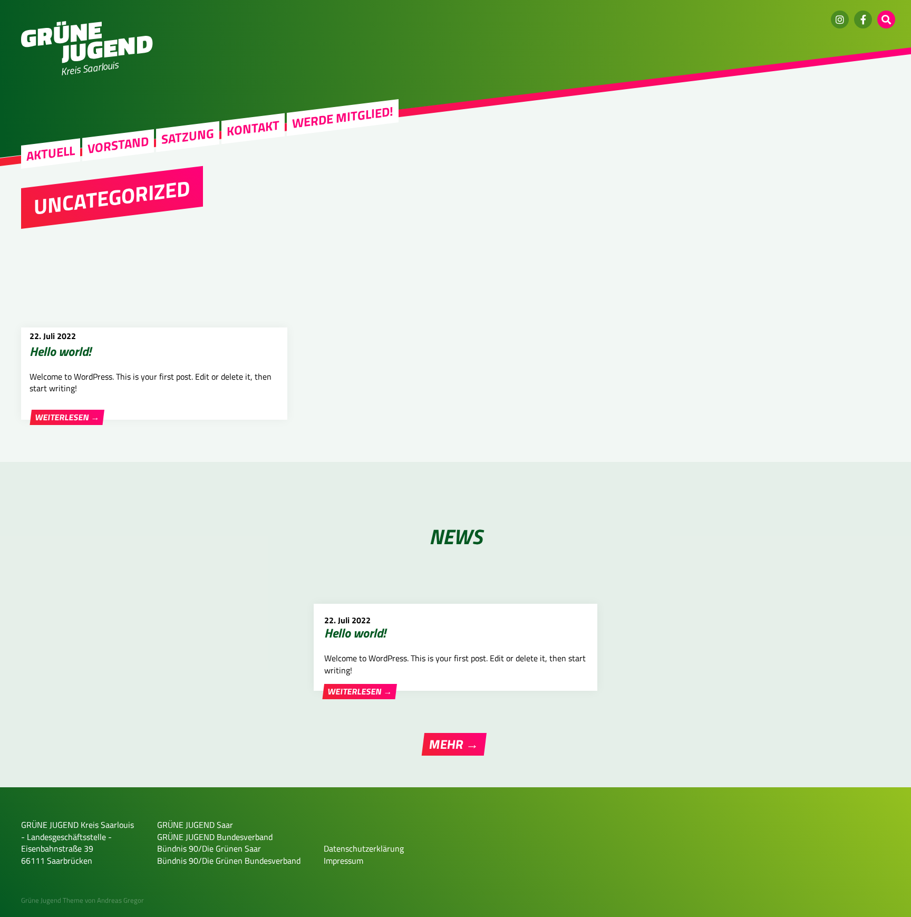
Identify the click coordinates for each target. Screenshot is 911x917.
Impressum (343, 860)
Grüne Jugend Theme (52, 900)
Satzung (187, 136)
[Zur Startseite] (87, 60)
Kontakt (253, 128)
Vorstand (118, 145)
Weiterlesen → (67, 417)
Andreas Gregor (120, 900)
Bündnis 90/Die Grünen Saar (209, 848)
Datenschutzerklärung (364, 848)
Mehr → (454, 744)
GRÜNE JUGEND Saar (195, 825)
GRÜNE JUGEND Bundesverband (215, 837)
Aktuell (50, 153)
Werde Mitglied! (342, 117)
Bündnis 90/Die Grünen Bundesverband (229, 860)
